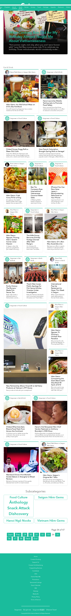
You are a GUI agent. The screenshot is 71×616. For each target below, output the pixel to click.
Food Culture (19, 497)
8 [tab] (67, 12)
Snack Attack (18, 508)
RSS (36, 588)
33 (48, 534)
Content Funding (36, 559)
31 (36, 534)
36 (9, 538)
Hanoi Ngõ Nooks (18, 521)
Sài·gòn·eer (27, 610)
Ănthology (18, 502)
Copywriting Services (35, 568)
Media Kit (36, 594)
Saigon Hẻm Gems (51, 497)
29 (25, 534)
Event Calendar (35, 585)
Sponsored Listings (35, 582)
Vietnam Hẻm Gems (51, 521)
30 (31, 534)
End (35, 538)
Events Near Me (35, 577)
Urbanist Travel (51, 610)
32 (42, 534)
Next (65, 28)
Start (10, 534)
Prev (18, 534)
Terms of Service (36, 600)
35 (57, 534)
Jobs (35, 574)
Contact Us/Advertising (36, 565)
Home (35, 556)
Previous (6, 28)
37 (15, 538)
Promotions (35, 579)
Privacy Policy (36, 597)
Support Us (35, 562)
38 (21, 538)
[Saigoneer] (35, 4)
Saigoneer (18, 610)
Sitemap (35, 591)
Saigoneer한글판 (39, 610)
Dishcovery (18, 513)
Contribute (35, 571)
